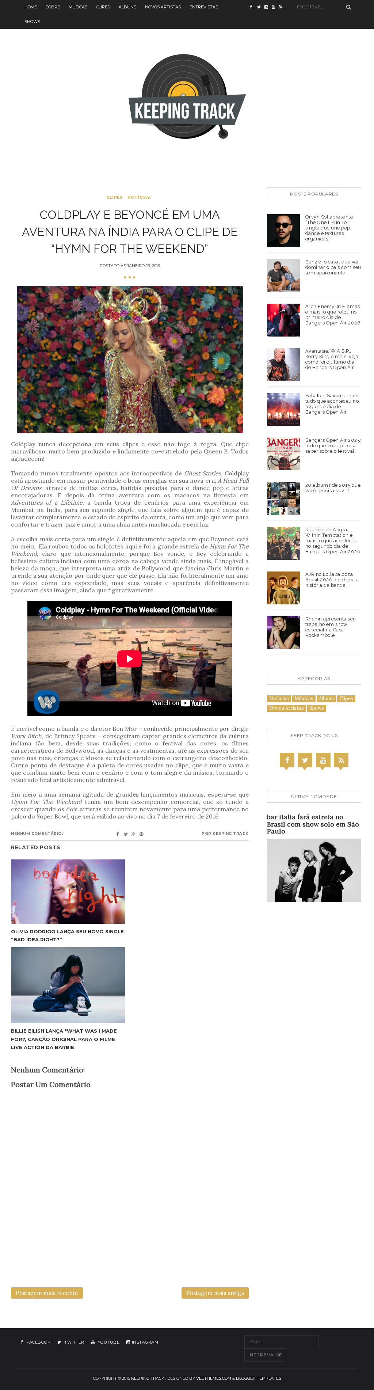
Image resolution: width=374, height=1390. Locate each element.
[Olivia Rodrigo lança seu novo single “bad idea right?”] (68, 891)
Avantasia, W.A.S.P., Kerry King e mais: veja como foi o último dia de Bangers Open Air (332, 359)
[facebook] (253, 7)
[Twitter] (305, 760)
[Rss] (341, 760)
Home (30, 7)
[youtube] (275, 7)
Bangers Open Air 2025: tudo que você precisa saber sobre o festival (333, 445)
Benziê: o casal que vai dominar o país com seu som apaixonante (333, 267)
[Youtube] (323, 760)
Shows (32, 21)
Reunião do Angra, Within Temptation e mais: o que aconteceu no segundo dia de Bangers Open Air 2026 (333, 540)
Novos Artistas (163, 7)
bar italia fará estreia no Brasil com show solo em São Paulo (313, 824)
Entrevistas (204, 7)
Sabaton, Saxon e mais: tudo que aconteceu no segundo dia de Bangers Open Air (332, 404)
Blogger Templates (258, 1378)
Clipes (103, 7)
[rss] (282, 7)
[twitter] (260, 7)
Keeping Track (147, 1378)
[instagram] (268, 7)
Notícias (138, 197)
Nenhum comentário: (37, 833)
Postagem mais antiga (215, 1293)
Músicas (78, 7)
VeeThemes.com (213, 1378)
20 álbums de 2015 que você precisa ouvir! (333, 487)
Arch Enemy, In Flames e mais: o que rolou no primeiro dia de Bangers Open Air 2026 (333, 315)
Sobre (53, 7)
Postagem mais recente (47, 1293)
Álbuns (127, 7)
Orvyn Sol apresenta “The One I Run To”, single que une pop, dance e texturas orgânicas (329, 228)
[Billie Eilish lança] (68, 985)
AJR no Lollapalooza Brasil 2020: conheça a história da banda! (332, 579)
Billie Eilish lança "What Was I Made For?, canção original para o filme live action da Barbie (64, 1039)
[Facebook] (287, 760)
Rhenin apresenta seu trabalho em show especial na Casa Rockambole (330, 627)
